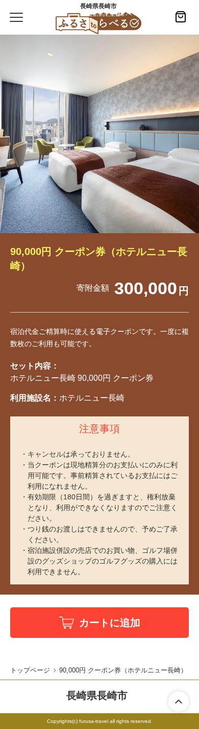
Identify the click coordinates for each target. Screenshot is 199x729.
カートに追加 (109, 622)
